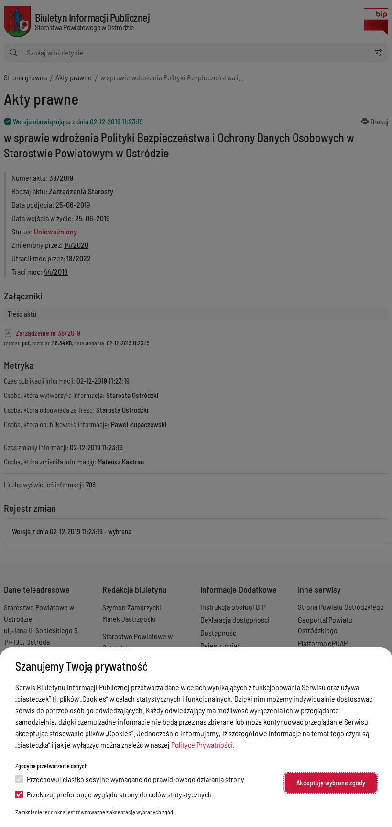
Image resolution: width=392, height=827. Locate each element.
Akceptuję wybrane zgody (330, 783)
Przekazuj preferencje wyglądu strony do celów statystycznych (119, 794)
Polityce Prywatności (202, 744)
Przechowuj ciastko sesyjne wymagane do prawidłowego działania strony (135, 778)
